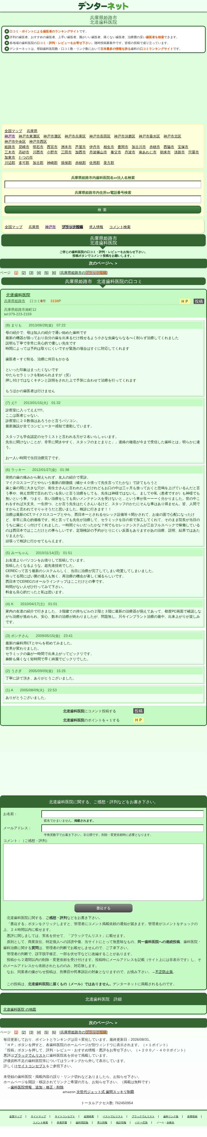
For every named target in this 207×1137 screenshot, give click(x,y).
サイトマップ (38, 1116)
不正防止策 (164, 972)
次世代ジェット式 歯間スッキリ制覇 (105, 1092)
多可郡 (24, 163)
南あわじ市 (148, 152)
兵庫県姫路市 (14, 301)
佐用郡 (94, 163)
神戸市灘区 (52, 136)
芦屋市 (80, 147)
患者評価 (62, 1122)
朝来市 (165, 152)
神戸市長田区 (100, 136)
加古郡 (38, 163)
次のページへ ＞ (103, 263)
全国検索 (89, 1116)
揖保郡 (66, 163)
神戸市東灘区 (29, 136)
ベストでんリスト (113, 1116)
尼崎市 (24, 147)
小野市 (52, 152)
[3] (31, 273)
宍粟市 (193, 152)
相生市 (109, 147)
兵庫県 (32, 131)
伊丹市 (94, 147)
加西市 (80, 152)
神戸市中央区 (15, 141)
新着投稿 (192, 1116)
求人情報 (96, 227)
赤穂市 (154, 147)
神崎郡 (52, 163)
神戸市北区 (172, 136)
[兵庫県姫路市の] (84, 273)
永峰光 (170, 1122)
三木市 (10, 152)
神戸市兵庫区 (75, 136)
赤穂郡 (80, 163)
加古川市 (139, 147)
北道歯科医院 (18, 295)
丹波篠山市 (98, 152)
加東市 (10, 157)
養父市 (116, 152)
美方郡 (109, 163)
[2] (24, 273)
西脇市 (169, 147)
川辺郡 (10, 163)
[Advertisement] (103, 88)
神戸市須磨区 (124, 136)
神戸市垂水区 (149, 136)
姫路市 (10, 147)
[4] (39, 273)
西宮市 (52, 147)
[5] (46, 273)
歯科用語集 (82, 1122)
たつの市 (26, 157)
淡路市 (179, 152)
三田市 (66, 152)
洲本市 (66, 147)
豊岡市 (123, 147)
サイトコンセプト (32, 1066)
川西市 (38, 152)
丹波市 (130, 152)
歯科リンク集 (170, 1116)
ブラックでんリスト (30, 1055)
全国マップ (13, 131)
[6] (54, 273)
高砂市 (24, 152)
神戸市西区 (38, 141)
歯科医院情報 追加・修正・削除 (37, 1087)
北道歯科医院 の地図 (19, 1009)
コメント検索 (120, 227)
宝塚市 (183, 147)
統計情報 (121, 1122)
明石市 (38, 147)
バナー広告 (141, 1122)
